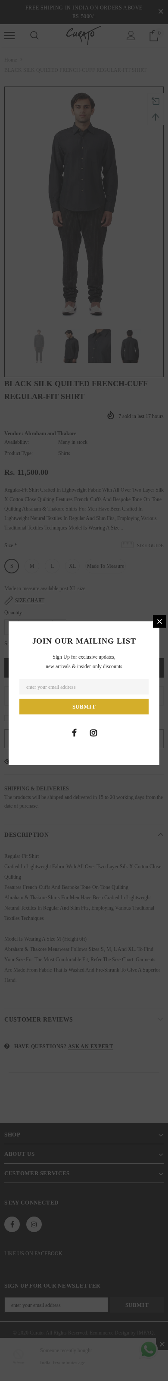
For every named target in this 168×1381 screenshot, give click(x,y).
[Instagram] (93, 732)
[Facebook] (74, 732)
